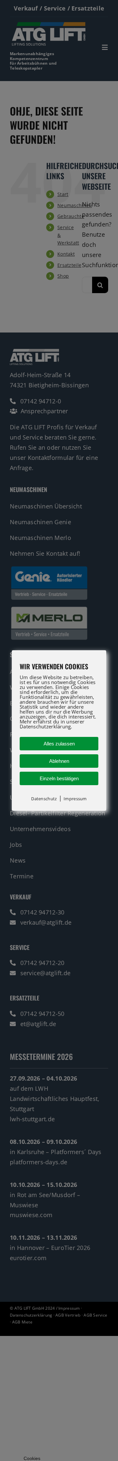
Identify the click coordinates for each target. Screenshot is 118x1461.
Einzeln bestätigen (59, 778)
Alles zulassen (59, 743)
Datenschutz (44, 799)
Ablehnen (59, 761)
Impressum (75, 799)
